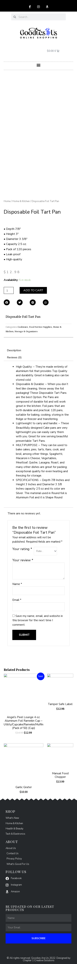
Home (7, 201)
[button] (39, 65)
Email (16, 600)
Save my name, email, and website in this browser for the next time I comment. (37, 620)
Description (14, 350)
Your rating (22, 549)
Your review (22, 560)
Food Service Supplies (40, 327)
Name (17, 584)
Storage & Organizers (26, 331)
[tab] (38, 350)
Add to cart (33, 290)
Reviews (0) (14, 357)
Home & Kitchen (21, 201)
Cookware (23, 327)
